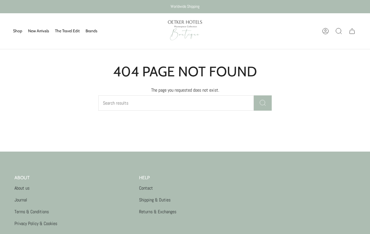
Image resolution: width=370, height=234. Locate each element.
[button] (17, 31)
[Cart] (352, 31)
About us (21, 188)
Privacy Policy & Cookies (35, 223)
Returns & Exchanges (157, 212)
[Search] (263, 103)
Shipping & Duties (155, 200)
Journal (20, 200)
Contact (146, 188)
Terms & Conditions (31, 212)
